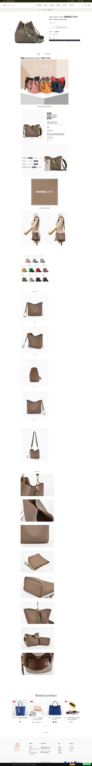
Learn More (34, 764)
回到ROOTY (47, 732)
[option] (20, 712)
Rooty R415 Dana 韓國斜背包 (37, 717)
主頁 (39, 9)
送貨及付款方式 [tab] (48, 53)
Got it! (72, 764)
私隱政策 (59, 749)
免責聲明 (59, 750)
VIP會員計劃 (72, 747)
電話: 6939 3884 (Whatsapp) (34, 749)
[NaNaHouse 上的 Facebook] (86, 1)
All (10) (42, 721)
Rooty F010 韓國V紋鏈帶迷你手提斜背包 (72, 717)
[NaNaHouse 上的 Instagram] (88, 1)
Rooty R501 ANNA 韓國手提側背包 (54, 717)
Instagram (71, 750)
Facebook (71, 749)
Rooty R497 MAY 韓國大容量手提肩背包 (20, 717)
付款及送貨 (60, 752)
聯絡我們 (30, 747)
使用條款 (59, 747)
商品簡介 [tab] (38, 53)
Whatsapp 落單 (31, 754)
